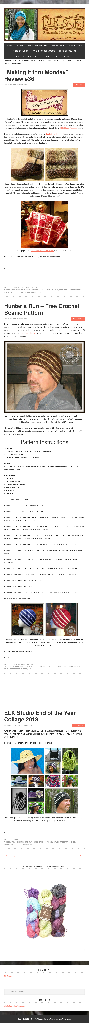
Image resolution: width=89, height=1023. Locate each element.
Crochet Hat (46, 667)
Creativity (29, 842)
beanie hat (29, 667)
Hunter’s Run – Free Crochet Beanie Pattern (41, 309)
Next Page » (80, 856)
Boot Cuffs (53, 290)
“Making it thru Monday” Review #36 (36, 75)
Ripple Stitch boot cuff (54, 134)
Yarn (39, 292)
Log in (69, 1019)
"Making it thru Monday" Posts (26, 288)
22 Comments (78, 319)
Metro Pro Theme (36, 1019)
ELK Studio (8, 292)
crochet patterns (59, 667)
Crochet (37, 667)
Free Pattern (18, 292)
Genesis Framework (51, 1019)
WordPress (62, 1019)
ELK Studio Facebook (69, 128)
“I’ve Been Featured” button (42, 250)
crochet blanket (65, 290)
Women (34, 292)
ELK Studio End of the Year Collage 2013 (40, 716)
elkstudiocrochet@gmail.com (15, 1006)
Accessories (44, 290)
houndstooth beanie (28, 333)
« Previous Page (10, 856)
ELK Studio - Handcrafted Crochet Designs (44, 24)
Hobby (73, 842)
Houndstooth (9, 844)
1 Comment (79, 85)
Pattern (27, 292)
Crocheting (78, 290)
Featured (18, 664)
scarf (25, 844)
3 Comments (78, 725)
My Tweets (8, 976)
